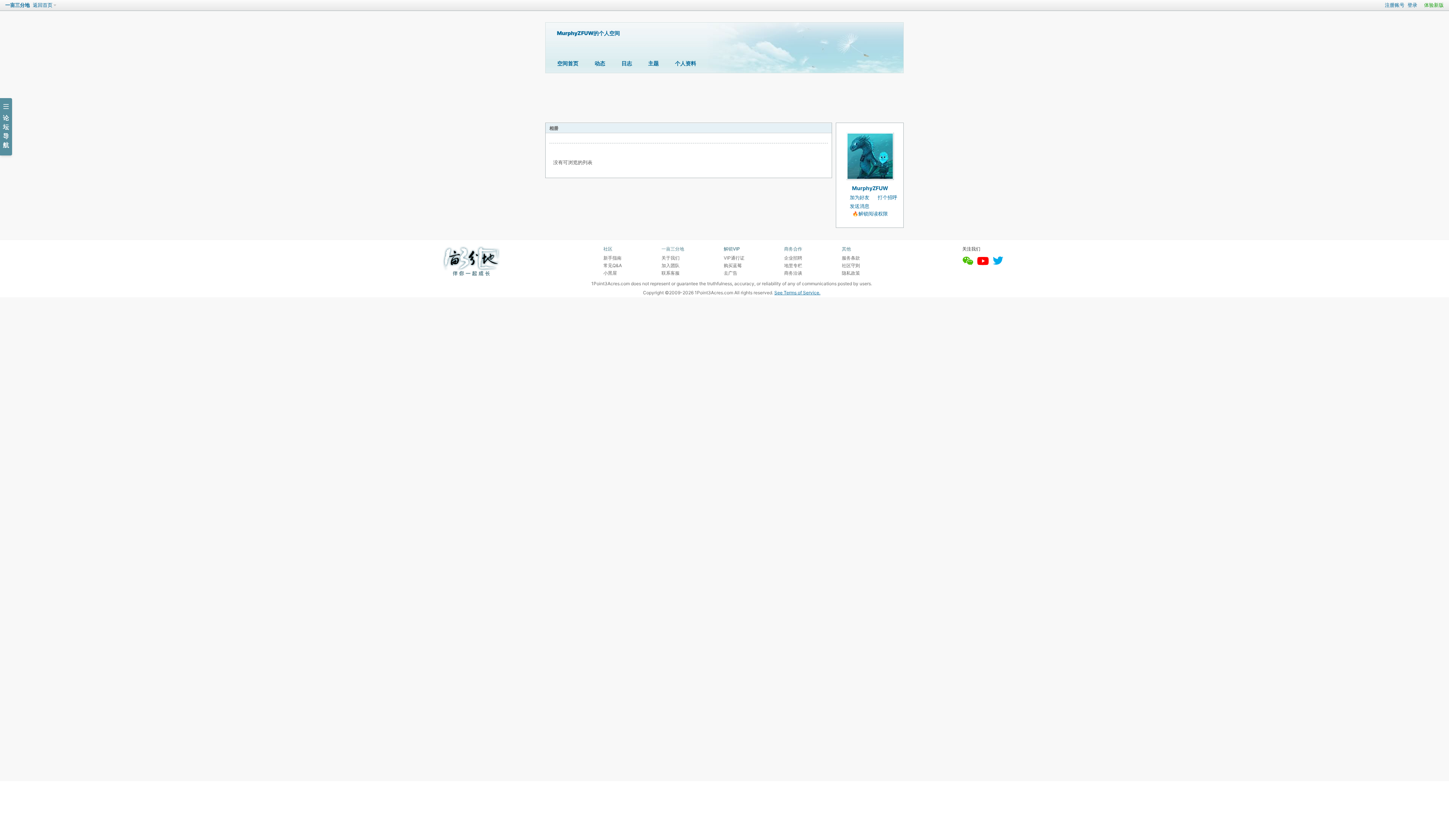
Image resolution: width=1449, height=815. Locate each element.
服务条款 (851, 258)
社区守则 (851, 265)
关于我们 (670, 258)
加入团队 (670, 265)
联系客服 (670, 273)
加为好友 (859, 197)
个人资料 (685, 63)
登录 (1412, 5)
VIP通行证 (734, 258)
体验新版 (1434, 5)
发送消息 (859, 206)
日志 (626, 63)
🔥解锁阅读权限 (870, 214)
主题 (653, 63)
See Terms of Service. (797, 292)
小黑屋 (610, 273)
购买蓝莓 (733, 265)
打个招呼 (887, 197)
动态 (600, 63)
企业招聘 (793, 258)
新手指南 (612, 258)
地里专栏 (793, 265)
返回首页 (42, 5)
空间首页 (567, 63)
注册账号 (1394, 5)
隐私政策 (851, 273)
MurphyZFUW (870, 188)
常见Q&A (612, 265)
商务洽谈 (793, 273)
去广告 (730, 273)
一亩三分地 (17, 5)
